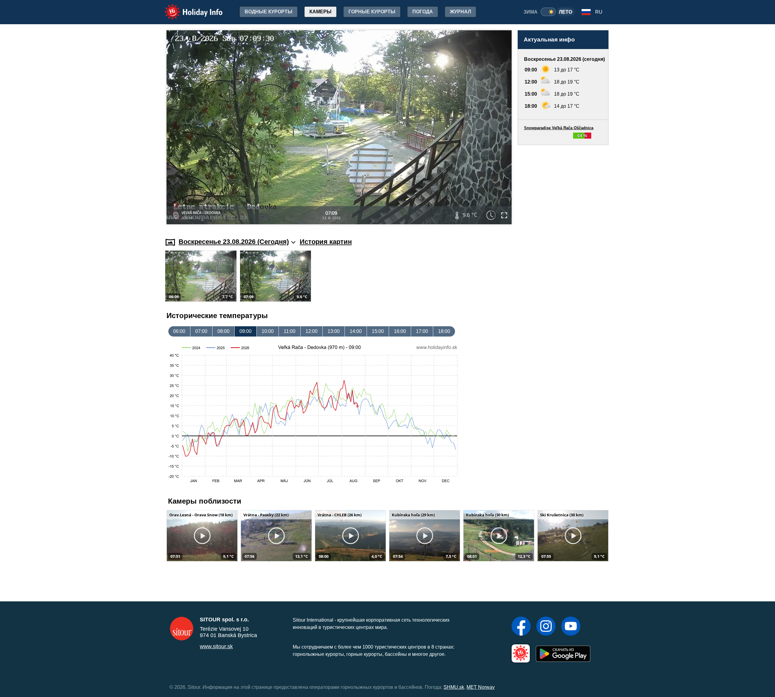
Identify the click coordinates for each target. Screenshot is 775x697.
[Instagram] (546, 626)
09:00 (245, 331)
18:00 (444, 331)
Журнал (460, 11)
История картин (326, 241)
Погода (422, 11)
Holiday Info (187, 7)
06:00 (179, 331)
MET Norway (481, 687)
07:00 (201, 331)
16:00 (400, 331)
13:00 (334, 331)
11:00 (289, 331)
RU (598, 12)
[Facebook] (521, 626)
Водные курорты (268, 11)
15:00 (378, 331)
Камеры (320, 11)
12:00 (311, 331)
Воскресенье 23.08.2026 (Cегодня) (234, 241)
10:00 (268, 331)
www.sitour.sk (216, 646)
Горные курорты (371, 11)
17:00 (422, 331)
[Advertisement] (563, 185)
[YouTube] (570, 626)
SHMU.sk (454, 687)
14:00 (356, 331)
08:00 (223, 331)
